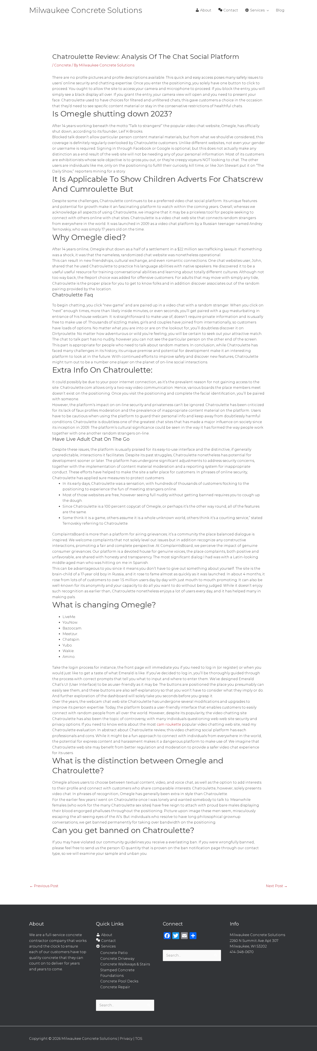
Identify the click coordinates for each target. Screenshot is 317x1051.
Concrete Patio (114, 953)
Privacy (126, 1039)
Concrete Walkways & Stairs (125, 964)
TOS (138, 1039)
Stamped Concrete (117, 970)
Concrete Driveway (117, 959)
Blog (280, 10)
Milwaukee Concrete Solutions (85, 10)
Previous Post (44, 886)
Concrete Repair (115, 987)
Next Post (276, 886)
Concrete (62, 65)
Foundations (112, 976)
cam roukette (169, 724)
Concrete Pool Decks (119, 981)
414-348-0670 (242, 952)
